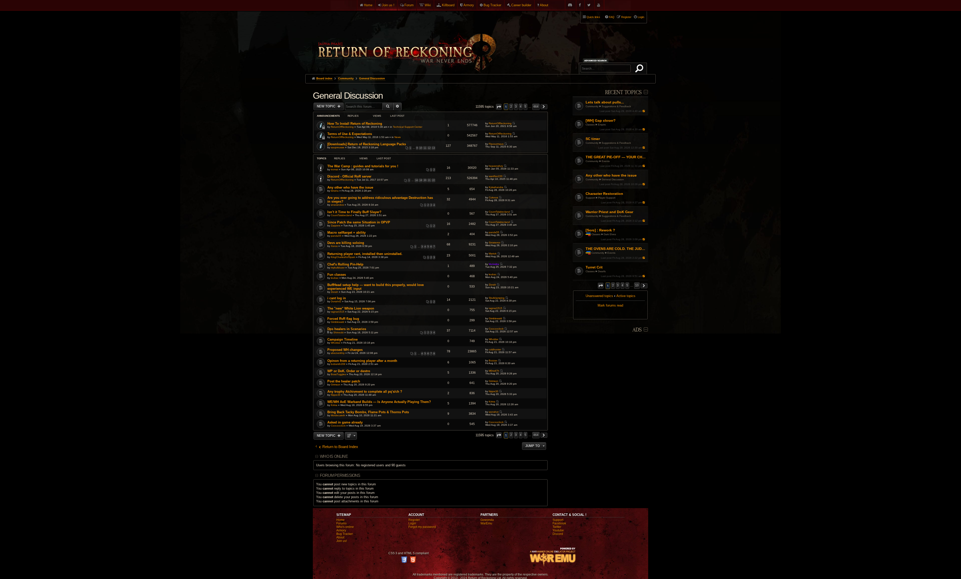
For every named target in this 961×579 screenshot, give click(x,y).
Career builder (521, 5)
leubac (335, 277)
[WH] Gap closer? (601, 120)
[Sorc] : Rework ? (600, 230)
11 (425, 148)
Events (606, 161)
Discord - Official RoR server (349, 176)
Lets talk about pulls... (605, 102)
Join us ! (388, 5)
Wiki (428, 5)
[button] (600, 285)
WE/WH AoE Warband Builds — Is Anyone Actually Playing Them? (379, 402)
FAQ (611, 17)
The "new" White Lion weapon (350, 308)
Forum (409, 5)
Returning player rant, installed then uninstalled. (364, 254)
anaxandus (337, 204)
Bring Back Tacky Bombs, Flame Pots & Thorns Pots (368, 412)
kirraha (335, 190)
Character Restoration (604, 194)
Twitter (557, 527)
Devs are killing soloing (345, 243)
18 (416, 180)
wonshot (494, 411)
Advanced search (596, 60)
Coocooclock (496, 328)
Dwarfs (602, 271)
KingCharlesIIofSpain (343, 257)
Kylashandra (496, 187)
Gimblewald (337, 322)
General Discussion (613, 179)
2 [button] (613, 285)
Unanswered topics (599, 296)
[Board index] (406, 40)
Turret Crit (594, 267)
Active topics (625, 296)
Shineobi (338, 332)
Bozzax (493, 360)
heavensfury (496, 166)
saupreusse (337, 147)
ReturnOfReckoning (342, 126)
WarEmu (486, 523)
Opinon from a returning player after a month (362, 361)
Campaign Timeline (342, 339)
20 (425, 180)
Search (640, 69)
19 (420, 180)
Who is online (334, 456)
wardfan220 (496, 176)
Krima (334, 405)
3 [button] (618, 285)
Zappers (335, 225)
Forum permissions (340, 475)
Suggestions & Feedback (616, 106)
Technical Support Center (407, 126)
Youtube (558, 530)
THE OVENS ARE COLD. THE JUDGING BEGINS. (616, 249)
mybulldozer (338, 267)
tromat (334, 169)
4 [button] (622, 285)
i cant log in (336, 298)
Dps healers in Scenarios (346, 329)
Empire (602, 124)
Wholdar (335, 342)
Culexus (493, 197)
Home (368, 5)
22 (433, 180)
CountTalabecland (341, 215)
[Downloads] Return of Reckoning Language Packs (366, 144)
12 (429, 148)
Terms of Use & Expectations (349, 134)
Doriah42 (336, 301)
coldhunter (495, 349)
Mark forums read (610, 305)
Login (412, 523)
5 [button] (627, 285)
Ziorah (334, 292)
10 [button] (637, 285)
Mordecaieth (338, 415)
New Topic (326, 106)
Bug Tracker (492, 5)
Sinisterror (494, 242)
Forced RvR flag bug (343, 319)
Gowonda (487, 520)
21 (429, 180)
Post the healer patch (343, 381)
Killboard (448, 5)
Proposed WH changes (345, 350)
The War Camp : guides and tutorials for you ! (362, 166)
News (397, 137)
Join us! (341, 541)
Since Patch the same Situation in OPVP (358, 222)
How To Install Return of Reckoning (354, 123)
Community (592, 106)
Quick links (593, 17)
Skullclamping (497, 298)
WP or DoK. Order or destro (348, 371)
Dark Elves (610, 234)
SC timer (593, 139)
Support (590, 197)
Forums (341, 523)
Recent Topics (623, 92)
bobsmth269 (338, 364)
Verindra (494, 264)
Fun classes (336, 274)
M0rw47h (494, 370)
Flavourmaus (496, 143)
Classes (590, 124)
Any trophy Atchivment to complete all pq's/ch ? (364, 391)
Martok (493, 253)
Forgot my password (422, 527)
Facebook (559, 523)
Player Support (606, 197)
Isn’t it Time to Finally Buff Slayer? (354, 212)
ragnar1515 (337, 311)
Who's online (345, 527)
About (544, 5)
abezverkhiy (338, 353)
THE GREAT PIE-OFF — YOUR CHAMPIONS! (616, 157)
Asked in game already (345, 422)
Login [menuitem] (641, 17)
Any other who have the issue (611, 175)
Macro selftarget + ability (346, 232)
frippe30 (335, 394)
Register (414, 520)
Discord (558, 534)
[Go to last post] (644, 111)
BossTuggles (338, 374)
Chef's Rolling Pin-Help (345, 264)
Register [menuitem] (626, 17)
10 (420, 148)
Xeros (334, 246)
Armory (468, 5)
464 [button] (536, 106)
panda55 (336, 235)
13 (433, 148)
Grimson (335, 384)
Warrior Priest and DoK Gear (609, 212)
